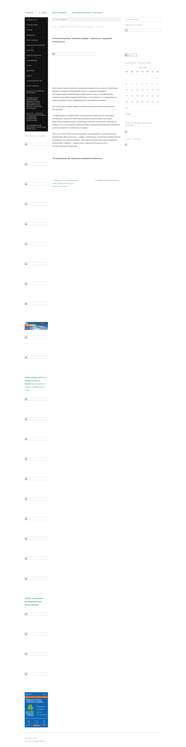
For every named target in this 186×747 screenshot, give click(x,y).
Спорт (29, 65)
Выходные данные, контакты (87, 12)
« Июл (128, 114)
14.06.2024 (62, 26)
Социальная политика (35, 45)
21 (147, 96)
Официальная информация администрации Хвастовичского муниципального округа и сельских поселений (34, 103)
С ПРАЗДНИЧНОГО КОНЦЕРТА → (108, 180)
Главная (29, 12)
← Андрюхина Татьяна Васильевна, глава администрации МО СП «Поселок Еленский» (65, 183)
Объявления (31, 60)
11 (132, 89)
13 (142, 89)
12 (137, 89)
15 (153, 89)
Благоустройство (33, 55)
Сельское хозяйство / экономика (35, 92)
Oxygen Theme (39, 741)
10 (127, 89)
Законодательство (34, 81)
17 (127, 96)
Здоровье (30, 71)
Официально (31, 20)
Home (63, 19)
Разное (29, 30)
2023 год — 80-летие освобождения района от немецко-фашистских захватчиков (36, 116)
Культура (30, 50)
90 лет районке (32, 86)
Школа (29, 76)
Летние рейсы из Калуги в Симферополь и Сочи (35, 383)
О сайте (43, 12)
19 (137, 96)
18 (132, 96)
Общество (30, 35)
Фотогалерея (59, 12)
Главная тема (32, 25)
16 (158, 89)
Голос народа (32, 40)
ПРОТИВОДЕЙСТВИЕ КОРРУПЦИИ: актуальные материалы (36, 127)
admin (54, 26)
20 (142, 96)
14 (147, 89)
